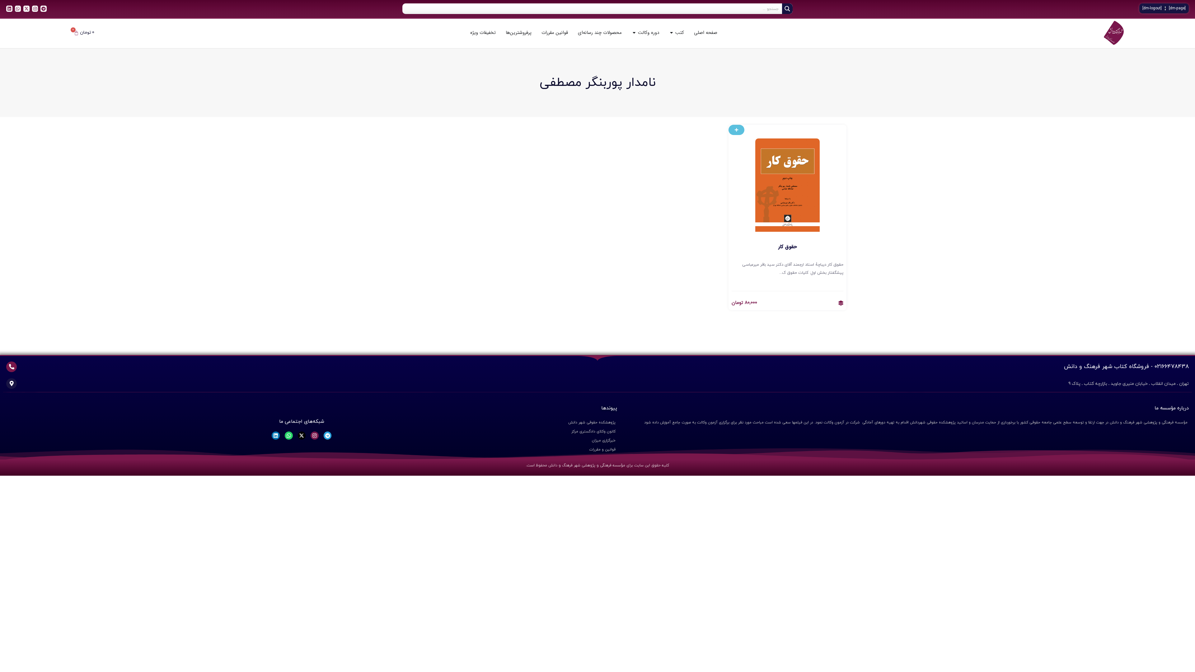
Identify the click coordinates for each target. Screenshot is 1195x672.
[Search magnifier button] (787, 8)
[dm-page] (1177, 8)
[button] (736, 130)
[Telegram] (43, 9)
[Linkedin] (9, 9)
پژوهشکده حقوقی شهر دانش (592, 422)
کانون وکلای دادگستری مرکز (593, 431)
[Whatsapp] (18, 9)
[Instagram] (35, 9)
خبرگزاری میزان (604, 440)
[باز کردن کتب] (671, 32)
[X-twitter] (26, 9)
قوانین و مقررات (602, 449)
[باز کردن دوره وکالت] (634, 32)
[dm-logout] (1152, 8)
